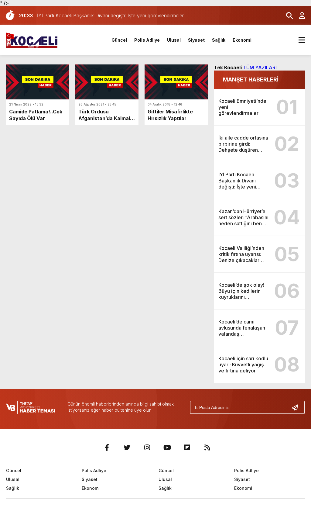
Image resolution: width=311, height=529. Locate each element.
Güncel (119, 40)
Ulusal (174, 40)
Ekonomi (242, 40)
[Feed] (207, 447)
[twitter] (127, 447)
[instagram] (147, 447)
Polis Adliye (147, 40)
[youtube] (167, 447)
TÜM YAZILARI (260, 67)
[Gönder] (297, 407)
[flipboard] (187, 447)
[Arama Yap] (287, 15)
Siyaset (196, 40)
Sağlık (218, 40)
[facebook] (107, 447)
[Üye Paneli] (299, 15)
